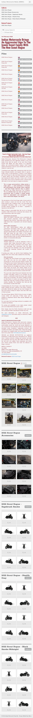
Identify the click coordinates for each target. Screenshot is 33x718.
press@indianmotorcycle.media (9, 354)
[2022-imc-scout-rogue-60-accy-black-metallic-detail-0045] (24, 474)
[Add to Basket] (10, 379)
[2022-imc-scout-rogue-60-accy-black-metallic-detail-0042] (9, 489)
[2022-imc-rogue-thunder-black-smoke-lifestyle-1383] (9, 388)
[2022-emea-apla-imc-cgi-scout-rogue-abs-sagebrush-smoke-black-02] (24, 546)
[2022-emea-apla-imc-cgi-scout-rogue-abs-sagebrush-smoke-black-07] (9, 531)
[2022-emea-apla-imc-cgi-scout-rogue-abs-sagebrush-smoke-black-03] (9, 560)
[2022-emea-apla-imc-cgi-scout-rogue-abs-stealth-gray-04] (24, 632)
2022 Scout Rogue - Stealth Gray (11, 16)
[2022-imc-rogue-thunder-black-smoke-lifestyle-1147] (24, 403)
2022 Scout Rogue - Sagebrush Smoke (12, 14)
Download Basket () (9, 30)
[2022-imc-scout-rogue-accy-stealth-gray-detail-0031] (9, 459)
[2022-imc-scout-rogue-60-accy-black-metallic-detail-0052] (9, 474)
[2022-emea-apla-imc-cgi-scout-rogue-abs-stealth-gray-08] (24, 602)
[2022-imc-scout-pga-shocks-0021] (24, 444)
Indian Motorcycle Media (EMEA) (13, 2)
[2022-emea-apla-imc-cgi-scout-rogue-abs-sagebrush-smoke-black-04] (24, 560)
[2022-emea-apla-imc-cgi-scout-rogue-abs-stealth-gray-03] (9, 632)
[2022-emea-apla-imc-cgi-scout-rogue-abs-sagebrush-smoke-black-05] (9, 516)
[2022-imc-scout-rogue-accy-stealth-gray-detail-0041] (9, 444)
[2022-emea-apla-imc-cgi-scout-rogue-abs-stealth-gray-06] (24, 587)
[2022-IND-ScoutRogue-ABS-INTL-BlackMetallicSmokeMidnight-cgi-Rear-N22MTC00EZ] (9, 673)
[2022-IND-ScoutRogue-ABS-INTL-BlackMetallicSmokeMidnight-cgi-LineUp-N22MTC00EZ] (9, 658)
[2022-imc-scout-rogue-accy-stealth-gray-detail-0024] (24, 459)
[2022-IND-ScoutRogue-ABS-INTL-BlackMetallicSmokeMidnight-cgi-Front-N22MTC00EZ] (9, 703)
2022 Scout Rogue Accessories (10, 12)
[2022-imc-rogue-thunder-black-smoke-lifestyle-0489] (24, 373)
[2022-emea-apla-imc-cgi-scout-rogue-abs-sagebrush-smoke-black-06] (24, 516)
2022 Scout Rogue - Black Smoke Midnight (13, 19)
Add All (28, 366)
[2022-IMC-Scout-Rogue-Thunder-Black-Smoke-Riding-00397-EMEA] (24, 418)
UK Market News (8, 32)
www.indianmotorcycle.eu (19, 332)
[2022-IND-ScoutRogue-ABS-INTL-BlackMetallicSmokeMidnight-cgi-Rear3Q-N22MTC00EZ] (24, 658)
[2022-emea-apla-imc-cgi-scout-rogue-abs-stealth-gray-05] (9, 587)
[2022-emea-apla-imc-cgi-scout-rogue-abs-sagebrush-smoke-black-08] (24, 531)
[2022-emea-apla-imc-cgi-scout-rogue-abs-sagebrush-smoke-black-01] (9, 546)
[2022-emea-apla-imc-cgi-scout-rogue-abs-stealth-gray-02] (24, 617)
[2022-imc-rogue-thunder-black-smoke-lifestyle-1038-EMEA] (24, 388)
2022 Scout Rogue (6, 10)
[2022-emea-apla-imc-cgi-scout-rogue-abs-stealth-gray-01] (9, 617)
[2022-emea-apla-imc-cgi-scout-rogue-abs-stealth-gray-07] (9, 602)
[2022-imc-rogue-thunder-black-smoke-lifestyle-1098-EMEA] (9, 403)
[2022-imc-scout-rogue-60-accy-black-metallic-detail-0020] (24, 489)
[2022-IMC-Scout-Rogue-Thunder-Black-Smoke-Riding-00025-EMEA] (9, 418)
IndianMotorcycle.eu (7, 314)
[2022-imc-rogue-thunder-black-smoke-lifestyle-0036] (9, 372)
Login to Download (25, 59)
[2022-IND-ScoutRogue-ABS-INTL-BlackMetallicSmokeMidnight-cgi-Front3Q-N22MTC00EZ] (24, 688)
